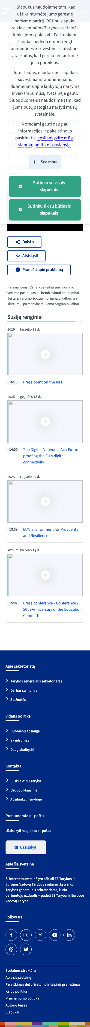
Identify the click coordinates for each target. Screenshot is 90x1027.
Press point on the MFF (43, 382)
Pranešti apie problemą (42, 270)
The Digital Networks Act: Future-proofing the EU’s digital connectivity (52, 456)
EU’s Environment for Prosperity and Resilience (50, 533)
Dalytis (28, 242)
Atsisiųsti (30, 256)
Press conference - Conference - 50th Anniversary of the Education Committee (52, 609)
